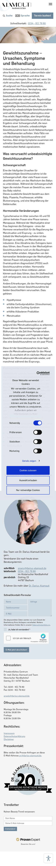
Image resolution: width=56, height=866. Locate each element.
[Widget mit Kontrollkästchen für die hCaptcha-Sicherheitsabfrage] (26, 638)
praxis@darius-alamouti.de (32, 568)
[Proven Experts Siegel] (28, 839)
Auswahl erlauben (28, 480)
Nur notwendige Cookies (28, 490)
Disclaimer (9, 739)
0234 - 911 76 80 (37, 23)
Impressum (9, 733)
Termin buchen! (42, 15)
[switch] (37, 432)
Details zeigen (29, 460)
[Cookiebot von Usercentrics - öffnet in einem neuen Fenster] (38, 373)
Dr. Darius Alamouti (39, 585)
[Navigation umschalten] (50, 4)
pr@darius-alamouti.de (30, 755)
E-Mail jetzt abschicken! (16, 649)
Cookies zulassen (28, 470)
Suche (9, 15)
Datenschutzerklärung (41, 625)
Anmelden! (10, 829)
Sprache (25, 15)
